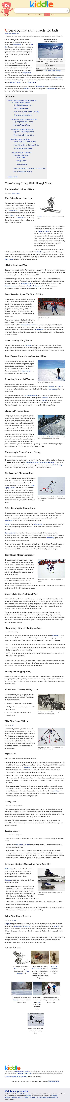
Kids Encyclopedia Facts (12, 33)
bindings (58, 70)
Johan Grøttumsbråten (27, 325)
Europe (12, 82)
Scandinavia (13, 210)
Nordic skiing (40, 86)
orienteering (50, 538)
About (19, 1097)
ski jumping (27, 72)
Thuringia (51, 437)
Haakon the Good (43, 231)
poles (49, 70)
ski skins (56, 791)
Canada (18, 82)
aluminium (17, 926)
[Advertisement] (35, 22)
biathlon (26, 88)
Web (29, 15)
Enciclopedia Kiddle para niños (48, 1097)
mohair (27, 845)
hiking (44, 400)
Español (53, 15)
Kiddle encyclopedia (22, 1071)
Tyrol (38, 1002)
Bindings (8, 880)
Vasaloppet (8, 520)
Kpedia (47, 15)
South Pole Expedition (34, 286)
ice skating (55, 635)
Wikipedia (28, 1096)
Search (67, 10)
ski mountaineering (30, 395)
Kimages (41, 15)
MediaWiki (54, 1096)
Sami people (20, 217)
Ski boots (8, 869)
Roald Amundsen (10, 286)
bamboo (56, 926)
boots (53, 70)
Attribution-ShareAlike (23, 1074)
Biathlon (7, 524)
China (11, 215)
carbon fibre (26, 926)
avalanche (44, 398)
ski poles (58, 77)
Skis (46, 70)
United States (31, 82)
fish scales (27, 767)
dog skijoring (26, 371)
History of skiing (16, 193)
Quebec (15, 1000)
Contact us (33, 1097)
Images (35, 15)
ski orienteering (57, 465)
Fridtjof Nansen (26, 283)
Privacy (26, 1097)
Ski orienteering (50, 88)
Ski (12, 725)
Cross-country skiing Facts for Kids (16, 1076)
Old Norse (28, 345)
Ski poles (8, 924)
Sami (40, 217)
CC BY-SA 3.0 (24, 1094)
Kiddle (7, 1097)
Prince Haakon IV (37, 969)
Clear (63, 10)
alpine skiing (17, 44)
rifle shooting (38, 524)
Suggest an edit (54, 1081)
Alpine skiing (53, 389)
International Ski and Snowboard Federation (40, 462)
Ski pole (14, 920)
